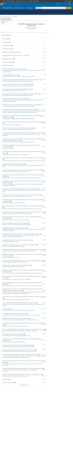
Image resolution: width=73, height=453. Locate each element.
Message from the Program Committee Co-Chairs (14, 55)
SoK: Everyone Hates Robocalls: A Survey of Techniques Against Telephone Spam (22, 170)
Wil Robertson (40, 100)
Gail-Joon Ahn (24, 171)
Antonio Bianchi (15, 190)
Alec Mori (32, 165)
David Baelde (12, 246)
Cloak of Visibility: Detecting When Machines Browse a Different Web (19, 302)
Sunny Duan (26, 165)
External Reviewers (7, 65)
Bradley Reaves (7, 177)
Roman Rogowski (13, 363)
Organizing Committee (8, 58)
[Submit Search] (68, 8)
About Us (25, 1)
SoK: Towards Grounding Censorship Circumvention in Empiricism (18, 350)
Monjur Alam (20, 70)
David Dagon (22, 285)
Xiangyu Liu (11, 202)
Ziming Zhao (18, 171)
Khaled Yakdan (7, 118)
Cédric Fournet (18, 142)
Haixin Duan (40, 292)
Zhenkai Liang (5, 371)
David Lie (26, 262)
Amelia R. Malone (15, 154)
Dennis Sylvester (31, 76)
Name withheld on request (24, 351)
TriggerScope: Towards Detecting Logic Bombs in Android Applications (19, 188)
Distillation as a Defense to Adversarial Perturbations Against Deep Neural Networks (23, 249)
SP (11, 16)
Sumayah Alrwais (15, 293)
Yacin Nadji (17, 285)
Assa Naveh (6, 148)
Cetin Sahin (6, 129)
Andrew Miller (13, 331)
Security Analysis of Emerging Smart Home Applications (16, 265)
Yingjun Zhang (8, 185)
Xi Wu (20, 251)
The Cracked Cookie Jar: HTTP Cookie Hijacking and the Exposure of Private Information (23, 296)
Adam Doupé (12, 171)
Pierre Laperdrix (7, 342)
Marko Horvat (12, 219)
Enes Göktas (15, 356)
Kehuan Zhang (22, 202)
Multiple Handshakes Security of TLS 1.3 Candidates (15, 223)
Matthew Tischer (7, 165)
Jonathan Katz (5, 135)
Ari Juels (27, 319)
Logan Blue (23, 177)
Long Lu (32, 86)
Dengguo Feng (21, 224)
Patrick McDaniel (31, 208)
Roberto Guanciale (8, 81)
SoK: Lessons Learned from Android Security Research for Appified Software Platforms (23, 206)
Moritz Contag (21, 356)
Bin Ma (39, 184)
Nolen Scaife (13, 177)
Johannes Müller (27, 315)
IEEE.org (3, 1)
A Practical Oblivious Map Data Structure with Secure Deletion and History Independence (24, 122)
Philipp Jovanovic (32, 235)
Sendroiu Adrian (18, 370)
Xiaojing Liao (29, 273)
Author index (5, 379)
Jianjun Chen (34, 292)
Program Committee (7, 62)
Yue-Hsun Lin (14, 335)
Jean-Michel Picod (39, 304)
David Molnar (24, 106)
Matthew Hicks (13, 76)
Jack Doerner (31, 134)
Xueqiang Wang (11, 184)
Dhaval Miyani (20, 262)
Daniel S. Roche (7, 124)
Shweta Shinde (11, 370)
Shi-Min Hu (39, 273)
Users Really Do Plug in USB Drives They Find (13, 164)
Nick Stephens (29, 111)
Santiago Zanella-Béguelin (8, 230)
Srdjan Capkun (31, 346)
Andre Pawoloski (28, 356)
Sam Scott (18, 219)
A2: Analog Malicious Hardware (9, 75)
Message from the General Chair (10, 52)
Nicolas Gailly (8, 236)
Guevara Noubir (28, 196)
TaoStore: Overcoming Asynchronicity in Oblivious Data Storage (18, 128)
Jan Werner (20, 363)
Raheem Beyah (27, 293)
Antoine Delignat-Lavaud (9, 142)
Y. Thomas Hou (22, 90)
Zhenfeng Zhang (14, 224)
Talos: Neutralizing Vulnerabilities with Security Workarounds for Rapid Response (22, 260)
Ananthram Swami (31, 251)
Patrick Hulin (16, 100)
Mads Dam (30, 81)
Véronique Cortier (7, 315)
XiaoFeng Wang (33, 184)
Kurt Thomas (13, 304)
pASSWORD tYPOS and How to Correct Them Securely (15, 318)
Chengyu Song (7, 70)
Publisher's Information (8, 382)
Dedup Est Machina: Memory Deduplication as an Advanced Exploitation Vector (21, 374)
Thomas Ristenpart (33, 319)
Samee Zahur (6, 134)
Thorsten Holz (7, 357)
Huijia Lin (24, 129)
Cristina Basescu (7, 335)
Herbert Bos (18, 376)
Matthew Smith (31, 118)
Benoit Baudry (23, 342)
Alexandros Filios (16, 346)
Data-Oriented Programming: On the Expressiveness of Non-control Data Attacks (22, 368)
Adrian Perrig (27, 335)
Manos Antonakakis (37, 285)
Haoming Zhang (20, 335)
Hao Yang (29, 292)
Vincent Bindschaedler (8, 241)
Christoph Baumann (23, 81)
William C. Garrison (8, 326)
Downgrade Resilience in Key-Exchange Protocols (14, 227)
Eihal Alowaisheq (7, 293)
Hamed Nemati (15, 81)
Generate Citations (6, 19)
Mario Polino (35, 111)
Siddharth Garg (19, 310)
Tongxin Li (34, 273)
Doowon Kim (25, 160)
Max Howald (12, 310)
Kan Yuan (12, 292)
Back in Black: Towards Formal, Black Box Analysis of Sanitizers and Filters (20, 94)
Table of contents (6, 49)
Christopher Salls (21, 111)
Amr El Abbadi (19, 129)
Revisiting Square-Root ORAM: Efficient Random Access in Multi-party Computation (22, 132)
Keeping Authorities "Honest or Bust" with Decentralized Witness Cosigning (21, 234)
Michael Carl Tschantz (8, 351)
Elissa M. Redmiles (7, 154)
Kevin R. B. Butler (37, 177)
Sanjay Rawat (39, 356)
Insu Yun (25, 70)
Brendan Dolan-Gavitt (8, 100)
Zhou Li (16, 202)
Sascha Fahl (19, 160)
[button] (66, 1)
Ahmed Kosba (6, 331)
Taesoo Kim (38, 70)
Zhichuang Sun (26, 86)
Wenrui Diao (6, 202)
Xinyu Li (5, 224)
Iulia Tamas (10, 235)
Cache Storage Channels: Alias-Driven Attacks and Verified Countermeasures (21, 79)
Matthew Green (32, 229)
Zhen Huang (6, 262)
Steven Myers (20, 326)
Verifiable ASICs (6, 309)
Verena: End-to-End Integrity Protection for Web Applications (17, 345)
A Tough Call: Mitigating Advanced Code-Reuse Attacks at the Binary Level (20, 354)
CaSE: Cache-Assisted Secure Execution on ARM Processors (16, 89)
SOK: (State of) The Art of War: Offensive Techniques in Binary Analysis (19, 109)
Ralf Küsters (20, 315)
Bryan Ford (20, 236)
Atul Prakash (21, 266)
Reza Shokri (16, 241)
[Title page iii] (5, 42)
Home (2, 16)
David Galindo (15, 315)
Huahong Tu (6, 171)
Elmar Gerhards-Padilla (22, 118)
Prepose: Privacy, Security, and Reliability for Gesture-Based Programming (20, 104)
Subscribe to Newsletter (33, 1)
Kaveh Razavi (12, 376)
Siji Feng (10, 112)
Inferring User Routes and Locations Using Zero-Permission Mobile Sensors (21, 195)
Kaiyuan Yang (6, 76)
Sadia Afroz (15, 351)
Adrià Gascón (25, 134)
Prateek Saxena (34, 370)
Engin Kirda (21, 100)
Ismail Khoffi (14, 236)
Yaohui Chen (6, 86)
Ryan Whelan (12, 101)
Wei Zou (14, 185)
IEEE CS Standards (10, 1)
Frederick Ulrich (5, 101)
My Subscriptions (7, 7)
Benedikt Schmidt (19, 213)
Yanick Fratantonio (8, 190)
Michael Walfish (31, 310)
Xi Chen (34, 356)
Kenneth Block (21, 196)
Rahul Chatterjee (7, 319)
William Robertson (23, 190)
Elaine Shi (18, 331)
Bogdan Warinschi (27, 213)
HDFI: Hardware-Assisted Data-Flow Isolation (13, 69)
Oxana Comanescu (31, 304)
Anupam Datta (7, 257)
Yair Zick (17, 257)
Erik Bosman (6, 376)
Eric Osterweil (13, 279)
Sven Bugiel (19, 208)
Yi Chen (16, 184)
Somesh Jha (24, 251)
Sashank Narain (7, 196)
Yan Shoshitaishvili (8, 111)
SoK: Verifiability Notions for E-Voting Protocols (14, 313)
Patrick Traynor (30, 177)
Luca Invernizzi (7, 304)
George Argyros (7, 95)
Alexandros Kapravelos (21, 304)
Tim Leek (27, 100)
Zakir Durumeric (14, 165)
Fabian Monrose (33, 363)
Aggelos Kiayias (20, 95)
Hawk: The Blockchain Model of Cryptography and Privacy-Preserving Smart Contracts (23, 329)
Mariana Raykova (18, 134)
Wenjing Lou (16, 90)
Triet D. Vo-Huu (14, 196)
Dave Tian (18, 177)
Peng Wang (21, 184)
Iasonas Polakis (16, 299)
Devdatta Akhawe (21, 319)
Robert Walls (11, 285)
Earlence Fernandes (8, 266)
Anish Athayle (14, 319)
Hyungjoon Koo (26, 363)
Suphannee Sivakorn (8, 299)
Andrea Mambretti (33, 100)
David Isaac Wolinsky (23, 235)
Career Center (19, 1)
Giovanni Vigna (33, 112)
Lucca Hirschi (6, 246)
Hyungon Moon (13, 70)
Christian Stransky (41, 160)
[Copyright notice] (6, 45)
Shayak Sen (12, 257)
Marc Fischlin (6, 213)
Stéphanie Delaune (20, 246)
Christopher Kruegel (25, 112)
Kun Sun (11, 90)
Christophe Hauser (16, 112)
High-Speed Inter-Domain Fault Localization (13, 334)
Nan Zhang (16, 273)
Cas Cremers (6, 219)
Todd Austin (24, 76)
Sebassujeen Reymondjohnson (16, 86)
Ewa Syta (5, 235)
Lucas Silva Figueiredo (8, 106)
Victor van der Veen (8, 356)
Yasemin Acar (6, 160)
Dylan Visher (16, 235)
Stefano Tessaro (30, 129)
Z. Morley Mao (28, 279)
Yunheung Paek (7, 71)
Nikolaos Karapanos (8, 346)
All (38, 7)
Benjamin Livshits (17, 106)
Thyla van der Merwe (25, 219)
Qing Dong (19, 76)
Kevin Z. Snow (6, 363)
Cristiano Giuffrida (25, 357)
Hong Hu (5, 370)
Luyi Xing (11, 273)
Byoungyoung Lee (32, 70)
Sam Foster (21, 165)
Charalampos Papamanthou (32, 331)
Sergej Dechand (13, 118)
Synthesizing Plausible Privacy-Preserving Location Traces (16, 240)
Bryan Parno (32, 142)
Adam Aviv (13, 124)
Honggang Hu (28, 224)
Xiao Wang (12, 134)
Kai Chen (5, 184)
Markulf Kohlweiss (25, 142)
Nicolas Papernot (7, 251)
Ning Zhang (6, 90)
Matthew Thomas (20, 279)
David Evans (37, 134)
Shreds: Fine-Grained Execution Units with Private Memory (16, 84)
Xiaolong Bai (6, 273)
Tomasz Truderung (35, 315)
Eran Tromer (12, 148)
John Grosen (5, 112)
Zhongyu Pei (24, 292)
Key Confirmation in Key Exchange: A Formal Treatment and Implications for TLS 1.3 (23, 212)
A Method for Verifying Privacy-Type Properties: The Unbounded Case (19, 244)
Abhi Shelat (25, 310)
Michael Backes (13, 160)
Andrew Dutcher (41, 111)
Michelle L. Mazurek (24, 154)
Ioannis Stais (13, 95)
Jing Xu (8, 224)
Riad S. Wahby (7, 310)
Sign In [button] (69, 1)
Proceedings (7, 16)
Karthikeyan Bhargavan (9, 229)
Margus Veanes (31, 106)
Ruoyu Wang (15, 111)
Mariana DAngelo (13, 262)
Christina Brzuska (18, 229)
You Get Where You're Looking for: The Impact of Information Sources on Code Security (23, 157)
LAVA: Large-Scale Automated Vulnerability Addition (15, 98)
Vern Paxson (33, 351)
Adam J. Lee (26, 326)
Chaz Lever (6, 285)
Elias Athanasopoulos (15, 357)
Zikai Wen (23, 331)
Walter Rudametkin (15, 342)
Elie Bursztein (37, 165)
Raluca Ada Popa (23, 346)
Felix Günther (12, 213)
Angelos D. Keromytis (28, 95)
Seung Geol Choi (18, 124)
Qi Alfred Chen (7, 279)
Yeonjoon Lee (27, 184)
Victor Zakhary (12, 129)
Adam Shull (14, 326)
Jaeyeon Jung (15, 266)
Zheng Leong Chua (26, 370)
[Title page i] (5, 38)
